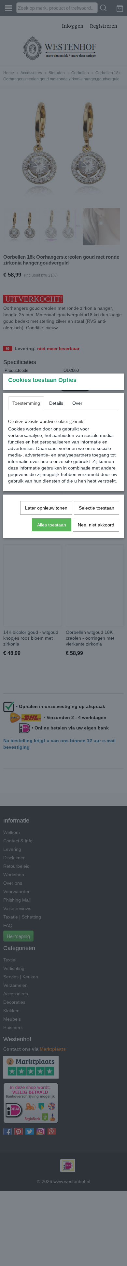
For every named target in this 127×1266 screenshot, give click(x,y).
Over (77, 403)
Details (56, 403)
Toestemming (26, 403)
